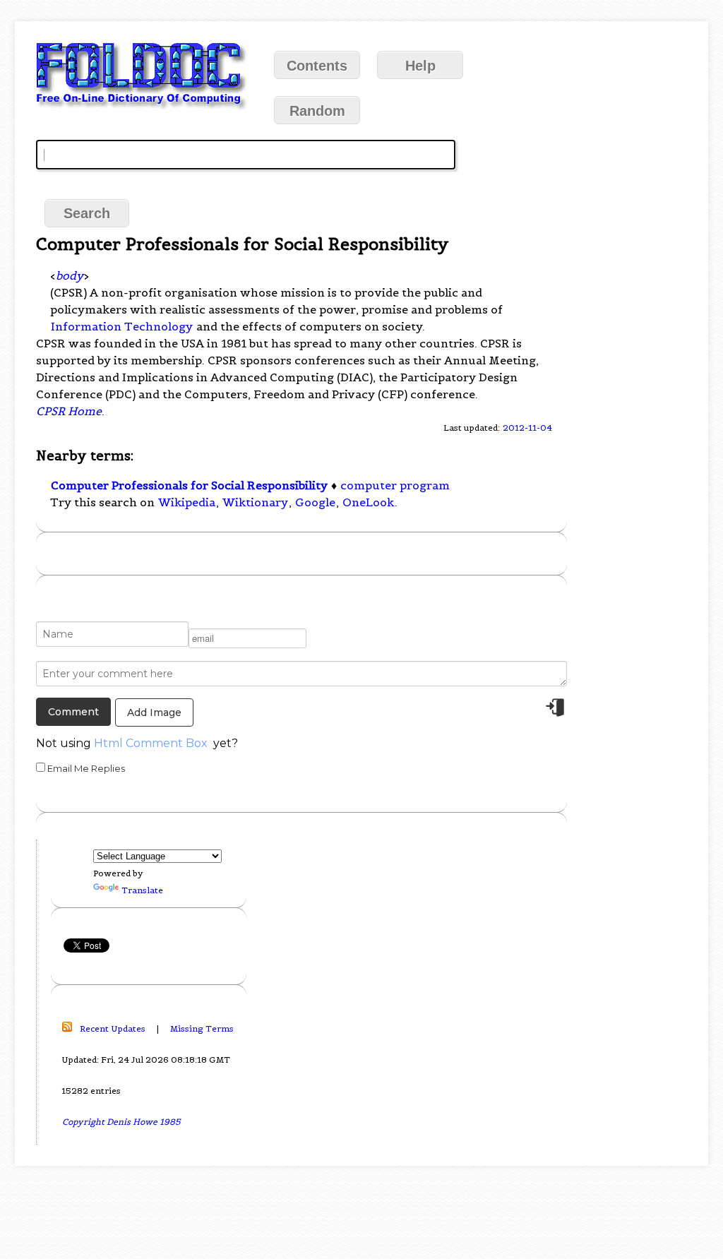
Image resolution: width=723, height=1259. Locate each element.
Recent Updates (112, 1028)
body (69, 275)
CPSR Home (69, 411)
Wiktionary (255, 502)
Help (420, 65)
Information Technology (122, 326)
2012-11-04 (527, 427)
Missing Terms (202, 1028)
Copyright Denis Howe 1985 (121, 1121)
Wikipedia (186, 502)
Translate (142, 890)
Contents (317, 65)
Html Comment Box (151, 743)
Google (315, 502)
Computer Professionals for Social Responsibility (189, 485)
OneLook (368, 502)
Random (317, 111)
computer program (395, 485)
